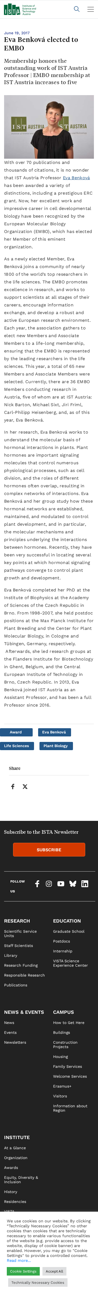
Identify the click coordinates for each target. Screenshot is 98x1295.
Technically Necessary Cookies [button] (37, 1282)
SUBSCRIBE (49, 849)
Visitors (60, 1096)
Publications (15, 985)
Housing (60, 1056)
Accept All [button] (54, 1271)
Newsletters (15, 1042)
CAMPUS (63, 1012)
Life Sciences (16, 746)
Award (16, 732)
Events (10, 1032)
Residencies (15, 1201)
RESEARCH (17, 921)
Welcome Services (70, 1076)
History (10, 1191)
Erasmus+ (62, 1086)
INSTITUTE (17, 1137)
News (9, 1022)
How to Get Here (68, 1022)
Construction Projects (65, 1044)
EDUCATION (67, 921)
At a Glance (15, 1148)
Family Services (67, 1066)
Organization (15, 1157)
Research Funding (21, 965)
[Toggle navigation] (90, 9)
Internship (62, 951)
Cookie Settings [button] (23, 1271)
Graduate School (68, 931)
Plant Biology (56, 746)
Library (10, 955)
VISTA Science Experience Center (70, 963)
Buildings (61, 1032)
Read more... (19, 1260)
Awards (11, 1167)
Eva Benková (76, 177)
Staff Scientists (18, 945)
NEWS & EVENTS (24, 1012)
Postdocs (61, 941)
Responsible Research (24, 975)
